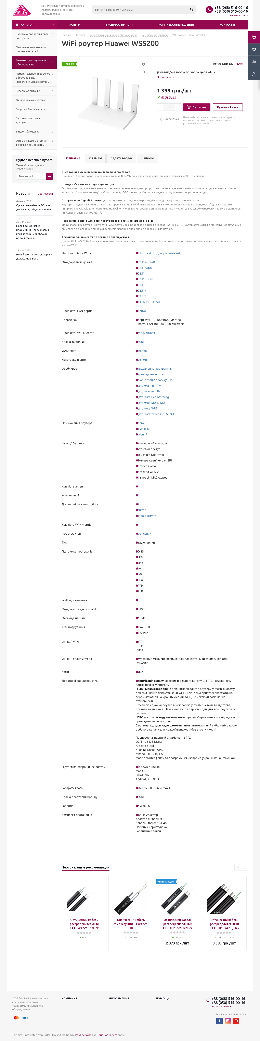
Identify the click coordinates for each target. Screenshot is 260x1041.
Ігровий (141, 423)
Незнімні (141, 359)
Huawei (239, 63)
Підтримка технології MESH (155, 414)
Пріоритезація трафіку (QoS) (155, 380)
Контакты (227, 24)
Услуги (74, 24)
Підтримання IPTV (148, 385)
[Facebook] (219, 1021)
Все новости (45, 193)
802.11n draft (144, 279)
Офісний (141, 434)
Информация (119, 998)
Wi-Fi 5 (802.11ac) (148, 302)
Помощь (162, 998)
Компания (69, 998)
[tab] (200, 77)
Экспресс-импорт (119, 24)
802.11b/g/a (144, 267)
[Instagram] (228, 1021)
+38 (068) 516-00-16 (231, 7)
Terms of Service (107, 1034)
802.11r (140, 285)
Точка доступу (146, 515)
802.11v (141, 290)
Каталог (27, 24)
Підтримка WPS (147, 408)
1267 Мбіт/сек (145, 332)
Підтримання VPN (148, 391)
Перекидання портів (150, 374)
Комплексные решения (176, 24)
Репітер (141, 510)
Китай (140, 341)
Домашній (143, 428)
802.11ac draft (145, 262)
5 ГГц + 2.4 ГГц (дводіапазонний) (158, 253)
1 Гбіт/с (141, 311)
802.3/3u (142, 296)
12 (137, 495)
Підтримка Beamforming (152, 397)
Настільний (143, 533)
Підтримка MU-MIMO (150, 402)
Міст (139, 504)
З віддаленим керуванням (154, 368)
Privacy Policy (83, 1034)
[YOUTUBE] (236, 1021)
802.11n (141, 273)
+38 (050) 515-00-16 (231, 11)
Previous (238, 867)
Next (244, 867)
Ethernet (141, 350)
